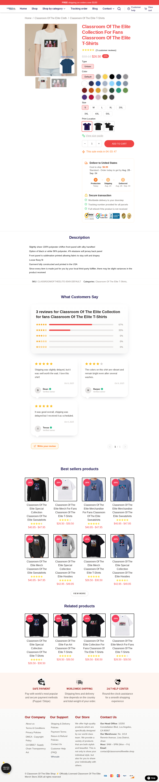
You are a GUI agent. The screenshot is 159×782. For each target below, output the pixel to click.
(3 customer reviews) (106, 50)
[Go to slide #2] (59, 82)
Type (84, 61)
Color (84, 71)
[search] (119, 9)
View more (79, 593)
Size (84, 102)
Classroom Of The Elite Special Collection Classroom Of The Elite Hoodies (65, 569)
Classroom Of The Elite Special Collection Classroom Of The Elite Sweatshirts (37, 512)
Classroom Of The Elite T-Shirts (87, 18)
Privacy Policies (33, 732)
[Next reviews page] (125, 446)
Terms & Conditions (35, 728)
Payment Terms (58, 732)
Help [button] (153, 778)
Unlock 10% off (6, 768)
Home (28, 18)
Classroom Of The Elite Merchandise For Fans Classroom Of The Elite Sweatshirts (94, 512)
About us (30, 723)
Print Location (88, 118)
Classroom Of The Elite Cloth (51, 18)
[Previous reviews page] (110, 446)
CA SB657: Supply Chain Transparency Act (36, 749)
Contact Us (56, 744)
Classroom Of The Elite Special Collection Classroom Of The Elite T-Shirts (37, 648)
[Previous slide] (29, 50)
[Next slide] (72, 50)
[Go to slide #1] (42, 82)
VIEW (36, 498)
